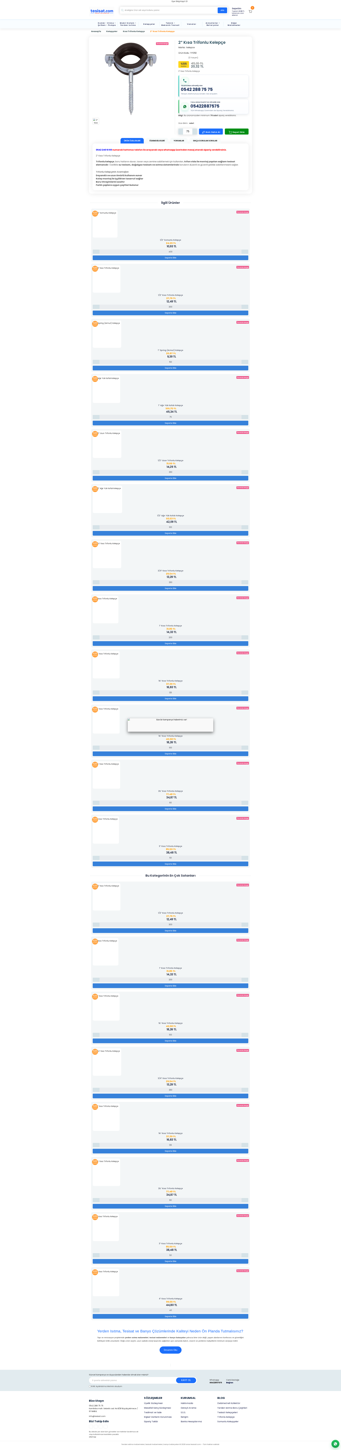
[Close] (213, 718)
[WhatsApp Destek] (335, 1444)
